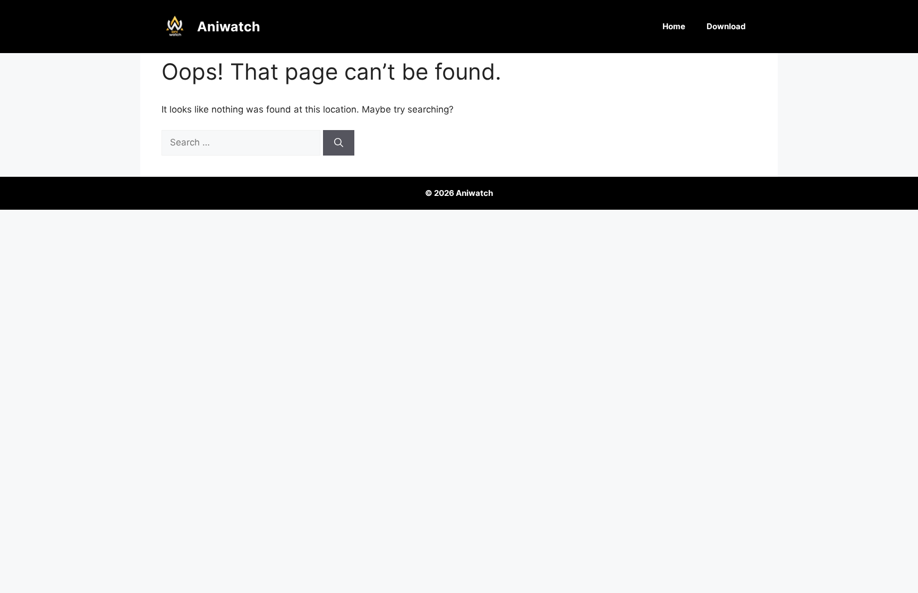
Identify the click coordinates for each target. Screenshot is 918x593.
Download (726, 26)
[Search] (338, 143)
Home (673, 26)
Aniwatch (228, 27)
